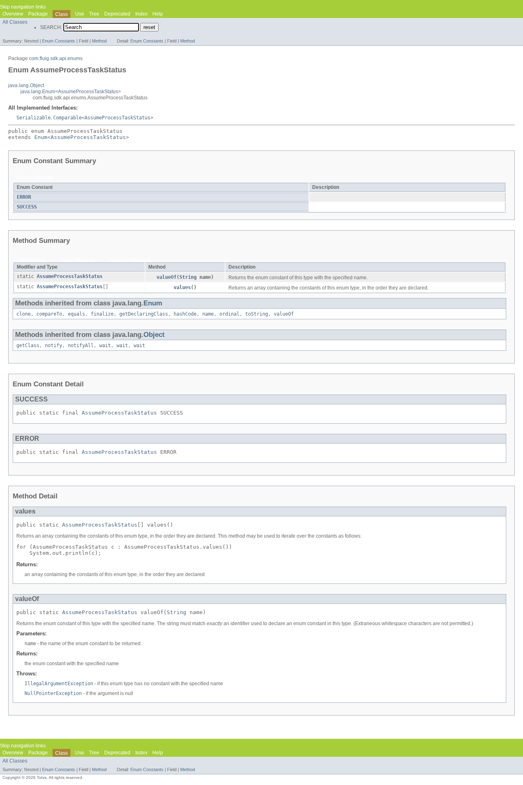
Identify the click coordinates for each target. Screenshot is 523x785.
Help (157, 14)
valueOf (166, 277)
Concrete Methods (130, 260)
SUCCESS (27, 207)
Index (141, 14)
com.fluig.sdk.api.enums (56, 58)
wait (105, 345)
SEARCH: (51, 27)
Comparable (67, 118)
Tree (94, 14)
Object (154, 335)
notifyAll (81, 345)
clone (23, 314)
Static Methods (77, 260)
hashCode (185, 314)
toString (256, 314)
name (208, 314)
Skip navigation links (23, 7)
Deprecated (117, 14)
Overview (12, 14)
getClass (27, 345)
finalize (102, 314)
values (182, 287)
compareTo (49, 314)
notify (53, 345)
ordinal (229, 314)
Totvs (42, 777)
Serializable (33, 118)
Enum (40, 137)
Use (79, 14)
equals (76, 314)
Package (38, 14)
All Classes (14, 22)
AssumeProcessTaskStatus (88, 91)
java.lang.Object (26, 85)
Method (99, 40)
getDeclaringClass (143, 314)
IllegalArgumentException (59, 683)
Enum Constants (58, 40)
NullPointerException (53, 693)
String (188, 277)
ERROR (24, 197)
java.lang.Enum (37, 91)
